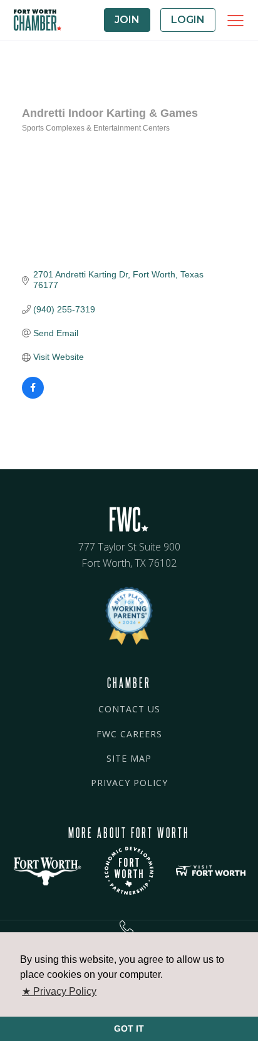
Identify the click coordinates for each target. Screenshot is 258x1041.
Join (127, 20)
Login (188, 20)
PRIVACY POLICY (129, 782)
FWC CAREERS (129, 734)
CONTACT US (129, 709)
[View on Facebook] (33, 396)
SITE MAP (129, 758)
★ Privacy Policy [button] (59, 991)
